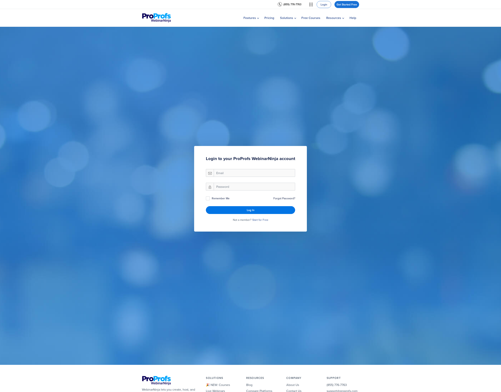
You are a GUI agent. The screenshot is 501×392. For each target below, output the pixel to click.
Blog (249, 385)
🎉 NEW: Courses (218, 385)
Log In (250, 210)
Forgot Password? (284, 198)
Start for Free (260, 220)
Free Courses (310, 18)
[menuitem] (289, 4)
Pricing (269, 18)
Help (353, 18)
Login (324, 4)
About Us (292, 385)
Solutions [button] (286, 18)
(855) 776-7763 (292, 4)
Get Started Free (347, 4)
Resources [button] (333, 18)
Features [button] (249, 18)
